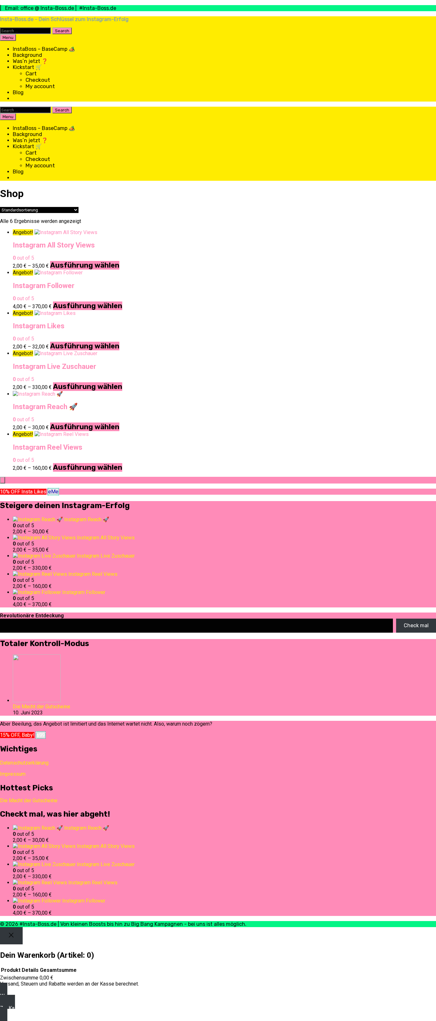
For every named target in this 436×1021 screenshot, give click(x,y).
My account (40, 86)
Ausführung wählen (84, 265)
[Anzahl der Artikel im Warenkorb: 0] (2, 480)
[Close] (11, 935)
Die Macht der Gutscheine (41, 707)
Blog (18, 92)
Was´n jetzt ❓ (30, 61)
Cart (31, 73)
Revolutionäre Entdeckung (32, 616)
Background (27, 55)
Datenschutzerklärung (24, 763)
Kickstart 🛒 (27, 67)
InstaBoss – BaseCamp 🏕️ (44, 49)
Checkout (38, 80)
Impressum (13, 774)
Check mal (416, 625)
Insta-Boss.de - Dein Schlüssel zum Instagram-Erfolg (64, 19)
